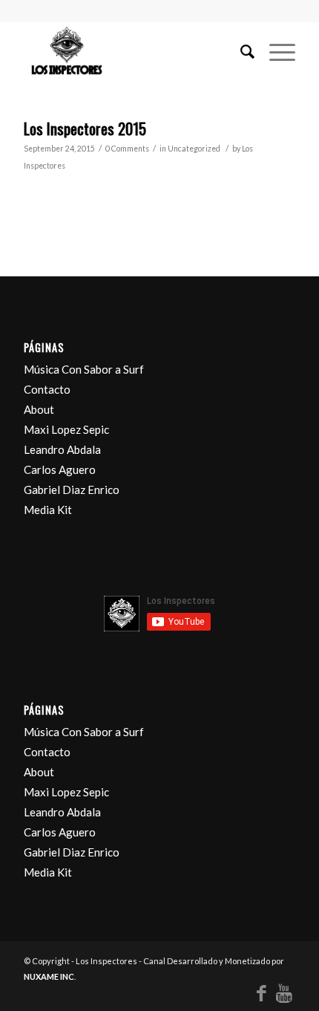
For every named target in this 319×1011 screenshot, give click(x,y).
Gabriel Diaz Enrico (71, 489)
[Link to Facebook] (262, 992)
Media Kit (48, 509)
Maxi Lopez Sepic (66, 429)
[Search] (240, 51)
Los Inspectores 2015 (85, 128)
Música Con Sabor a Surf (84, 369)
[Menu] (274, 51)
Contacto (47, 389)
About (39, 409)
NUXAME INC (49, 976)
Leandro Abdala (62, 449)
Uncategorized (194, 148)
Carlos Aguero (60, 469)
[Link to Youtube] (284, 992)
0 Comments (127, 148)
